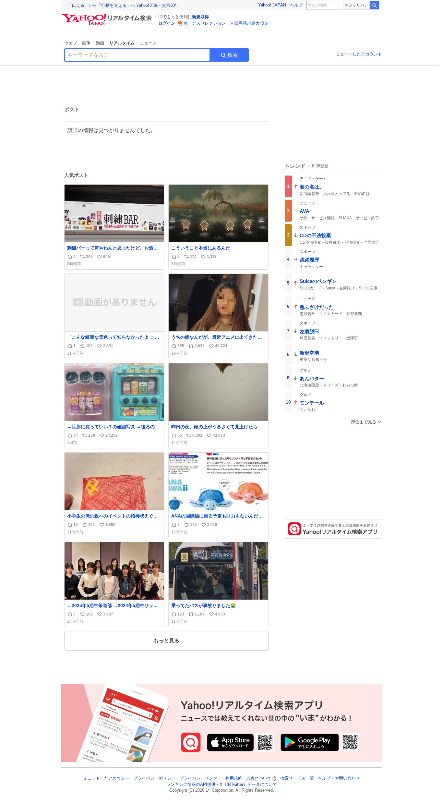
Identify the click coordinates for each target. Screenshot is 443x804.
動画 (100, 43)
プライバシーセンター (200, 778)
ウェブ (70, 43)
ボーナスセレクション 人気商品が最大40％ (226, 23)
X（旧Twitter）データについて (248, 784)
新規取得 (200, 16)
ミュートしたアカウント (359, 54)
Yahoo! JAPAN (272, 5)
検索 (232, 55)
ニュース (148, 43)
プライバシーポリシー (154, 778)
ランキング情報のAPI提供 (191, 784)
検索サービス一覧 (297, 778)
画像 (86, 43)
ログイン (166, 23)
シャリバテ (358, 5)
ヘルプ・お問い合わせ (339, 778)
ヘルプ (296, 5)
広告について (258, 778)
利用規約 (233, 778)
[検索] (374, 5)
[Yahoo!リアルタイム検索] (108, 15)
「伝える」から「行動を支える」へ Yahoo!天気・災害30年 (123, 5)
